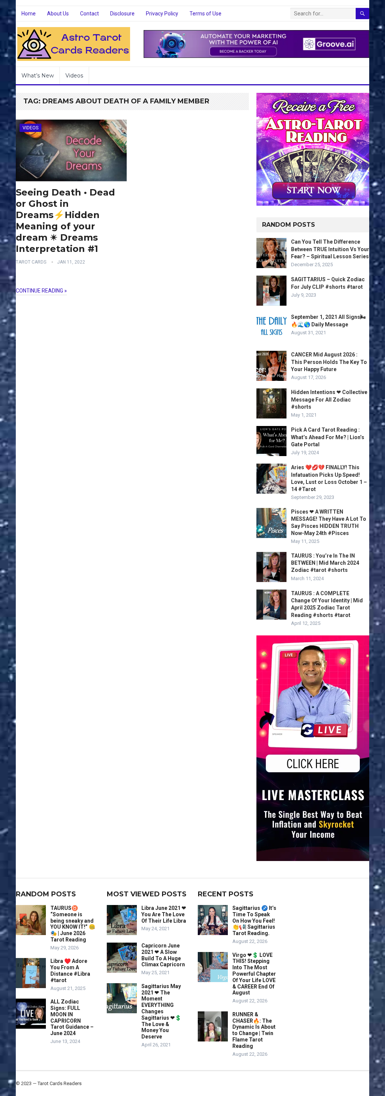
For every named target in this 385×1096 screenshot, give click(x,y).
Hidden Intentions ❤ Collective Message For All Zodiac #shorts (329, 399)
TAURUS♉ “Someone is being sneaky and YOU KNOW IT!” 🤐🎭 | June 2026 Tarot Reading (72, 924)
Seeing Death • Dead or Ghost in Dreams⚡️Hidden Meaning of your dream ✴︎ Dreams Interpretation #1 (65, 220)
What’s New (37, 75)
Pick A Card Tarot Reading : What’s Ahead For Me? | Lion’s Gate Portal (327, 437)
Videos (74, 75)
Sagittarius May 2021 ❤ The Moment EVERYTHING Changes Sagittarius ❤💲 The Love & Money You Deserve (161, 1011)
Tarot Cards (31, 262)
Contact (89, 14)
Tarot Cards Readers (60, 1083)
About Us (58, 14)
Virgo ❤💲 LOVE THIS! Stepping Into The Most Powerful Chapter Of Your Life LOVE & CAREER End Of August (254, 974)
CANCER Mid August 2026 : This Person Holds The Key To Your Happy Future (329, 362)
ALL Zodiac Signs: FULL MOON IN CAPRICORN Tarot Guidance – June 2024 (72, 1017)
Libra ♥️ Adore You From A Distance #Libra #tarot (70, 970)
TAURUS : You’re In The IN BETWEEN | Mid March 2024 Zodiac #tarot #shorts (325, 563)
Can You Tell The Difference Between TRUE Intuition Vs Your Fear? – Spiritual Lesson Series (330, 249)
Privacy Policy (162, 14)
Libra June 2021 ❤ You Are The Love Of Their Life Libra (163, 914)
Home (28, 14)
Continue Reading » (41, 291)
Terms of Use (205, 14)
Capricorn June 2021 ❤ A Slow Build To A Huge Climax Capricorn (163, 955)
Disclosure (122, 14)
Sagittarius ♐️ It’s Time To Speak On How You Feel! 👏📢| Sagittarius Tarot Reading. (254, 920)
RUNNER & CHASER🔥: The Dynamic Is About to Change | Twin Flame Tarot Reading (254, 1030)
